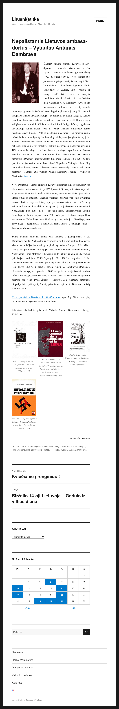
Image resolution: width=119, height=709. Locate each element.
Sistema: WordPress (34, 699)
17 (17, 595)
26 (39, 601)
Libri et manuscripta (22, 660)
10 (17, 588)
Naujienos (17, 652)
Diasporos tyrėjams (22, 667)
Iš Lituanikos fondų (50, 446)
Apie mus (17, 682)
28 (62, 601)
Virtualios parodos (22, 675)
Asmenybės (35, 446)
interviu (27, 176)
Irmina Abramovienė (21, 449)
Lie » (74, 607)
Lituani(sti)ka (25, 19)
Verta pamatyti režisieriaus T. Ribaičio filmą (36, 297)
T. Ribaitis (54, 449)
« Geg (27, 607)
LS (13, 446)
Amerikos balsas (69, 446)
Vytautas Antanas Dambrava (73, 449)
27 (51, 601)
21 (62, 595)
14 (62, 588)
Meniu (100, 20)
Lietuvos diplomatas (40, 449)
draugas (81, 446)
